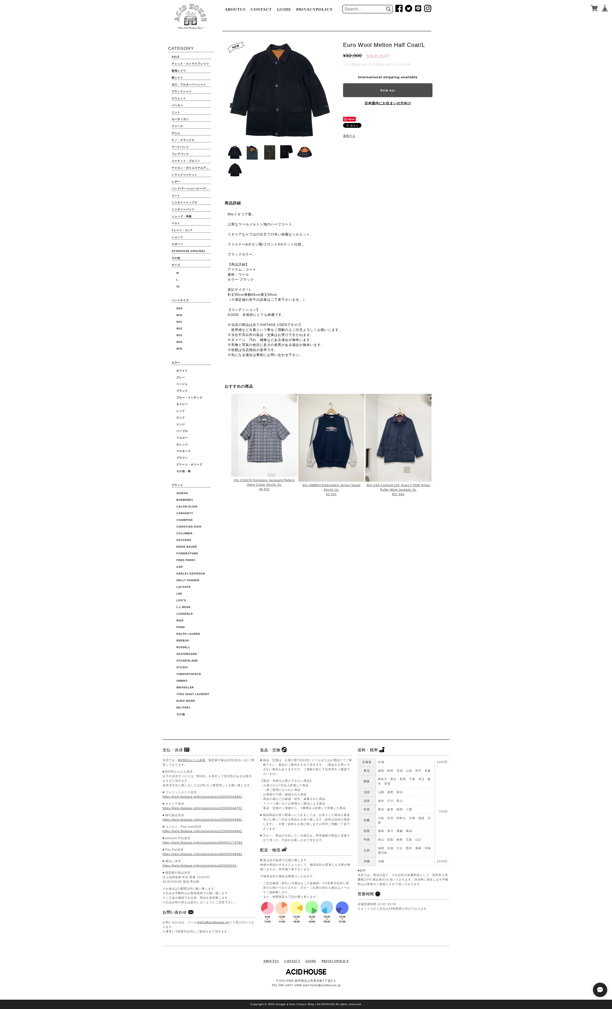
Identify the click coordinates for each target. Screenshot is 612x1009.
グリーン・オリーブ (189, 464)
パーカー (177, 105)
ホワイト (182, 370)
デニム (176, 133)
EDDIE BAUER (186, 546)
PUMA (180, 627)
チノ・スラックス (183, 140)
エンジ (180, 424)
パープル (182, 430)
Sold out (387, 90)
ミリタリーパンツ (183, 209)
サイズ (176, 264)
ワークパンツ (180, 146)
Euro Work (185, 700)
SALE (176, 56)
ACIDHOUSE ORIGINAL (189, 251)
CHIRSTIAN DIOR (189, 526)
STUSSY (182, 667)
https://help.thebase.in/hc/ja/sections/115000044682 (202, 819)
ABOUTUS (235, 9)
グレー (180, 377)
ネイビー (182, 404)
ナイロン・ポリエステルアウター (191, 167)
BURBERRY (184, 499)
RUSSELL (183, 647)
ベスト (176, 223)
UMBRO (182, 680)
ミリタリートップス (184, 202)
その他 (176, 257)
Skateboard (186, 653)
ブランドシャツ (182, 91)
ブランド (177, 485)
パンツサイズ (180, 300)
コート (176, 195)
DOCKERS (183, 540)
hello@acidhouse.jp (213, 922)
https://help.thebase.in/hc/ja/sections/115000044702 (202, 808)
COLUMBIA (184, 533)
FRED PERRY (186, 560)
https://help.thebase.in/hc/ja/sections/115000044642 (202, 796)
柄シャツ (177, 77)
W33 (179, 335)
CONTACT (261, 9)
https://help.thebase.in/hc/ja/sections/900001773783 (202, 842)
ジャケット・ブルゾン (186, 160)
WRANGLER (185, 687)
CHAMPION (184, 519)
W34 (179, 341)
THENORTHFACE (188, 674)
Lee (179, 593)
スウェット (179, 98)
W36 (179, 348)
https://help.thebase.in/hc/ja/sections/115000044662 (202, 831)
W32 (179, 328)
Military (183, 707)
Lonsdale (184, 613)
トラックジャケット (184, 174)
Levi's (181, 600)
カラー (176, 362)
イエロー (182, 437)
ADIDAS (182, 493)
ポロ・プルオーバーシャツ (189, 84)
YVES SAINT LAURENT (192, 694)
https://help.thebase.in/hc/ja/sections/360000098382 (202, 854)
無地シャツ (179, 70)
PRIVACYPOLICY (314, 9)
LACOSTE (183, 586)
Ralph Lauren (188, 633)
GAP (179, 566)
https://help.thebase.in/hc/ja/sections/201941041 (200, 865)
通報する (349, 136)
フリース (177, 126)
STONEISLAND (187, 660)
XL (178, 286)
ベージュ (182, 384)
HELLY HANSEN (187, 580)
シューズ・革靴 (182, 216)
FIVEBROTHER (187, 553)
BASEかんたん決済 (191, 760)
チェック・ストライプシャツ (190, 63)
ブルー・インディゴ (189, 397)
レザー (176, 181)
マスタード (183, 451)
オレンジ (182, 444)
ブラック (182, 390)
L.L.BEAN (183, 607)
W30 (179, 315)
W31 (179, 321)
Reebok (182, 640)
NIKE (180, 620)
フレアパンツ (180, 153)
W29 (179, 308)
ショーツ (177, 237)
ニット (176, 112)
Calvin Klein (186, 506)
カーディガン (180, 119)
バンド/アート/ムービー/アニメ (191, 188)
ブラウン (182, 457)
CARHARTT (184, 513)
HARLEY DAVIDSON (190, 573)
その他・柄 (183, 471)
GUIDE (284, 9)
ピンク (180, 417)
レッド (180, 410)
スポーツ (177, 244)
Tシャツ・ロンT (182, 230)
